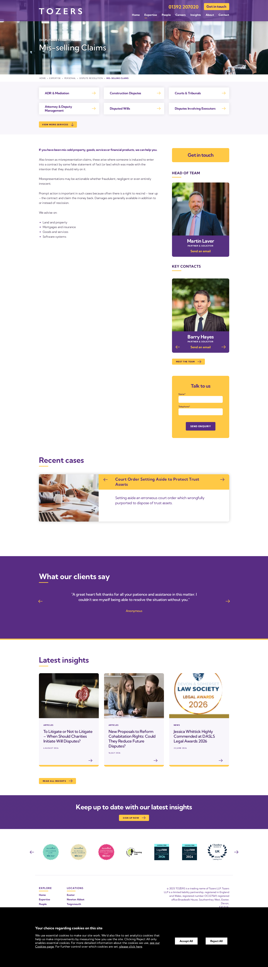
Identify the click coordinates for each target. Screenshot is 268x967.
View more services (55, 124)
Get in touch (216, 6)
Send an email (200, 251)
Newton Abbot (75, 899)
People (166, 14)
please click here (130, 946)
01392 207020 (184, 7)
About (210, 14)
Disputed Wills (120, 108)
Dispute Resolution (91, 78)
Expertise (150, 14)
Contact (224, 14)
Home (136, 14)
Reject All (216, 941)
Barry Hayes (201, 337)
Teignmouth (74, 904)
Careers (180, 14)
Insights (195, 14)
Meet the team (185, 361)
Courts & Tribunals (188, 93)
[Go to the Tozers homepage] (60, 11)
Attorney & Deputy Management (58, 108)
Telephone (184, 406)
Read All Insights (54, 781)
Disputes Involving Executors (195, 108)
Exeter (71, 894)
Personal (70, 78)
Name (181, 394)
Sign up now (131, 818)
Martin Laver (200, 241)
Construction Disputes (125, 93)
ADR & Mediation (57, 93)
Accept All (186, 941)
